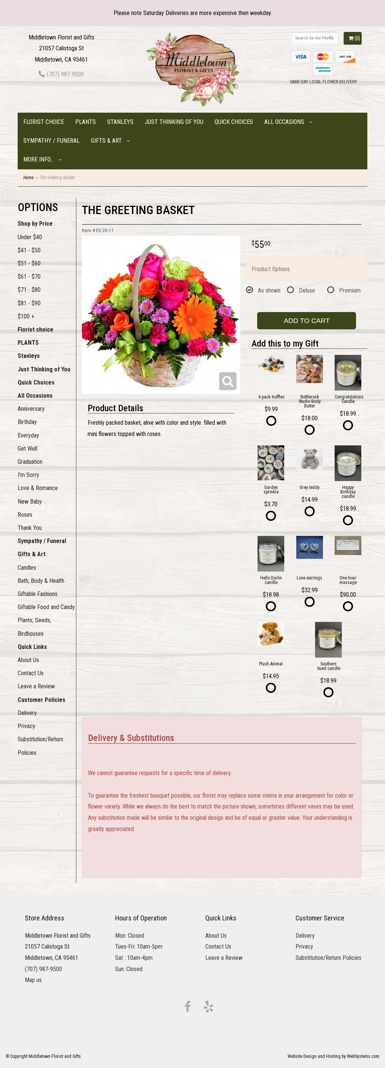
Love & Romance (38, 488)
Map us (33, 980)
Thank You (30, 527)
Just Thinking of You (174, 121)
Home (28, 177)
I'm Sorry (28, 474)
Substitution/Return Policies (40, 746)
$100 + (26, 316)
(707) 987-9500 (64, 74)
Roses (25, 514)
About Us (28, 660)
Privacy (26, 726)
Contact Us (31, 673)
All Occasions (284, 121)
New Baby (30, 501)
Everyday (28, 435)
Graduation (30, 461)
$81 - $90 (29, 303)
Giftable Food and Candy (46, 607)
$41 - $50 (29, 250)
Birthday (27, 421)
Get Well (27, 448)
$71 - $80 (29, 289)
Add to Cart (307, 320)
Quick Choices (234, 121)
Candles (27, 567)
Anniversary (31, 408)
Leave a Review (36, 686)
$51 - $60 (29, 263)
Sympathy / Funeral (51, 140)
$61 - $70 (29, 276)
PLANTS (85, 121)
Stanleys (120, 121)
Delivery (27, 713)
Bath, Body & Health (41, 580)
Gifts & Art (106, 140)
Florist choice (43, 121)
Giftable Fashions (38, 593)
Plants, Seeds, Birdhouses (34, 627)
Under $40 (30, 237)
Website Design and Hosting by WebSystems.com (333, 1056)
